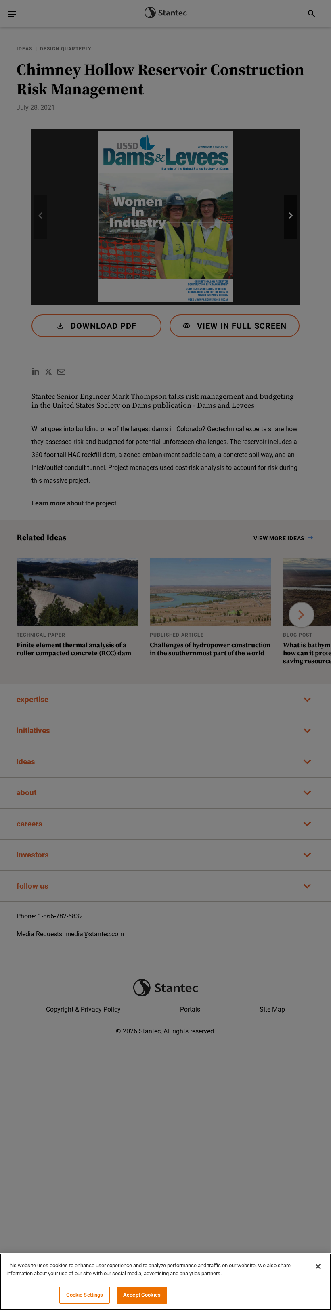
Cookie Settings (84, 1295)
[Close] (318, 1266)
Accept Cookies (142, 1295)
